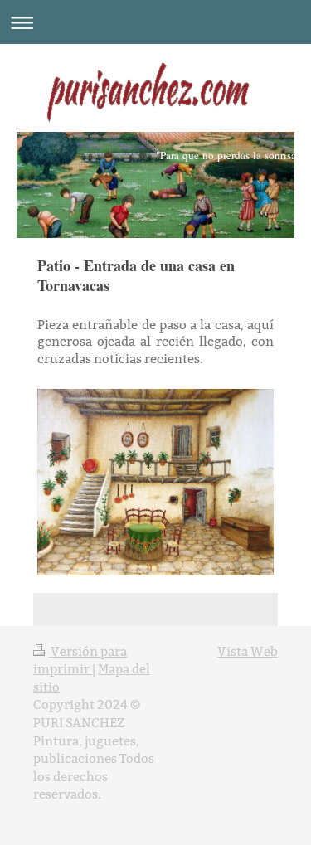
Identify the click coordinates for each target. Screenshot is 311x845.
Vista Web (247, 651)
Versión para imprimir (80, 660)
